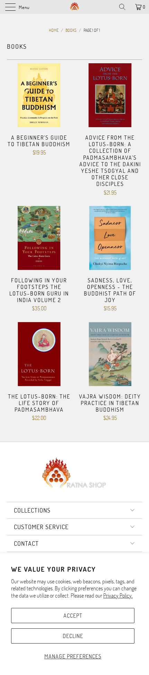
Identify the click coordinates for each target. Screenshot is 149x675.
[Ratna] (74, 7)
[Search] (125, 7)
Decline (73, 635)
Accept (72, 615)
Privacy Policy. (118, 595)
